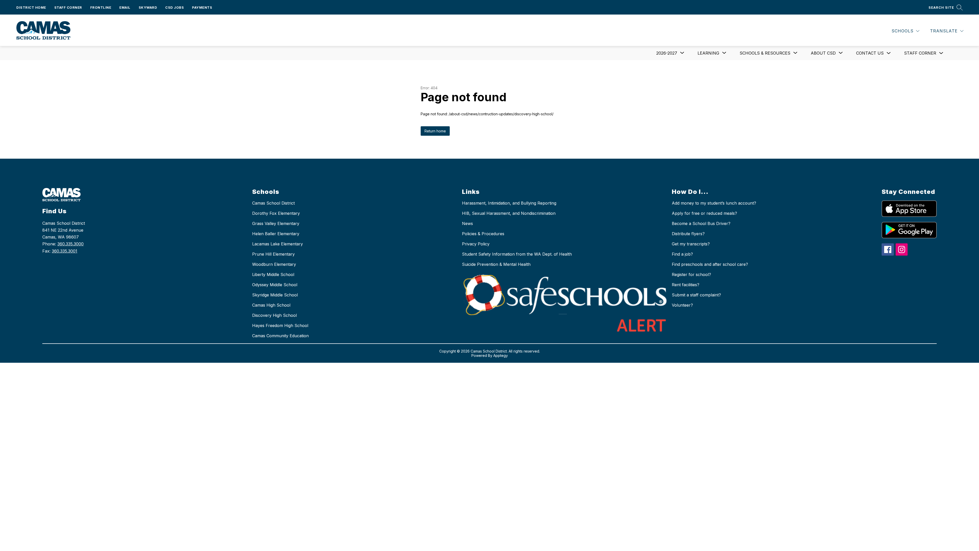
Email (125, 7)
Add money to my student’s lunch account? (714, 203)
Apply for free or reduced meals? (704, 213)
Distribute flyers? (688, 233)
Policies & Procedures (483, 233)
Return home (435, 131)
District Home (31, 7)
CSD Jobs (174, 7)
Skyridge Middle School (275, 294)
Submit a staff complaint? (696, 294)
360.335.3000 (70, 243)
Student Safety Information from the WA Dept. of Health (517, 254)
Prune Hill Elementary (273, 254)
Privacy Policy (476, 243)
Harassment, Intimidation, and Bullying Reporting (509, 203)
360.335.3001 (64, 251)
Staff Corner (68, 7)
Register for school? (691, 274)
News (467, 223)
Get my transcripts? (691, 243)
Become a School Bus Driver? (701, 223)
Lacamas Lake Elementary (277, 243)
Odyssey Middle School (274, 284)
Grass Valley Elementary (275, 223)
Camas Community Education (280, 335)
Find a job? (682, 254)
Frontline (100, 7)
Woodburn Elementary (274, 264)
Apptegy (500, 355)
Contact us (870, 53)
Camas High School (271, 305)
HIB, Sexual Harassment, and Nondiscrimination (509, 213)
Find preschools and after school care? (710, 264)
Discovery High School (274, 315)
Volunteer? (682, 305)
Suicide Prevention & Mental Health (496, 264)
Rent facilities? (685, 284)
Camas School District (273, 203)
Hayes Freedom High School (280, 325)
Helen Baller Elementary (275, 233)
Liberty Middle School (273, 274)
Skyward (148, 7)
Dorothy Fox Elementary (276, 213)
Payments (202, 7)
